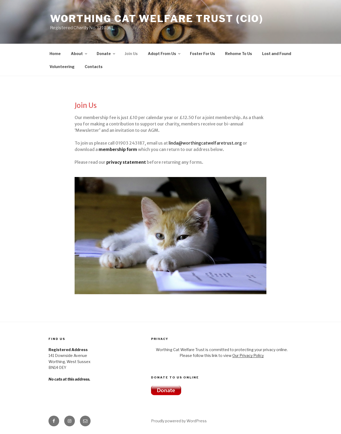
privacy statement (126, 162)
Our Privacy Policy (248, 355)
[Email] (85, 421)
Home (55, 53)
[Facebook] (53, 421)
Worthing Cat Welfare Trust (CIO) (156, 18)
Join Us (131, 53)
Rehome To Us (238, 53)
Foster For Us (202, 53)
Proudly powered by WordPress (179, 421)
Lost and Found (276, 53)
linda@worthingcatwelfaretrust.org (205, 143)
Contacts (94, 66)
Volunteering (62, 66)
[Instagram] (69, 421)
